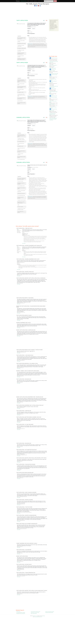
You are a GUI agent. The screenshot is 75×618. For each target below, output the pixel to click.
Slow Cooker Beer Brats (53, 65)
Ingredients (19, 78)
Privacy (44, 615)
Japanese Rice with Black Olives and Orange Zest (53, 96)
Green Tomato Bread (53, 68)
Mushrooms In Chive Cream (35, 612)
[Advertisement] (37, 12)
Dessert (33, 70)
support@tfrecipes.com (38, 616)
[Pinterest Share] (38, 5)
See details (23, 243)
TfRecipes (18, 1)
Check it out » (52, 29)
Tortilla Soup (51, 94)
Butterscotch (18, 611)
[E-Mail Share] (40, 5)
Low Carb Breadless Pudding (20, 612)
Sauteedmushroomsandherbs (20, 613)
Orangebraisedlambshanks (49, 612)
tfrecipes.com (35, 615)
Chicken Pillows (53, 88)
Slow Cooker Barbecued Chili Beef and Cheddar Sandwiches (53, 119)
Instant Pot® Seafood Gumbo (49, 611)
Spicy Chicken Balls (34, 613)
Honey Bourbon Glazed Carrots (35, 611)
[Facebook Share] (34, 5)
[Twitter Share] (36, 5)
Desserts (33, 28)
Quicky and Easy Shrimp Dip (54, 73)
